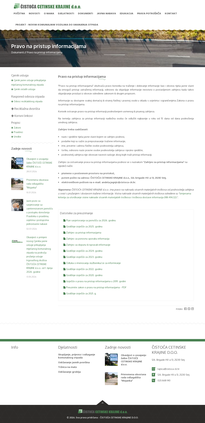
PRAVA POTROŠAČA (149, 13)
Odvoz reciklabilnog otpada (27, 101)
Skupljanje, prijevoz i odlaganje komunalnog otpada (76, 356)
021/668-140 (164, 380)
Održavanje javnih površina (74, 362)
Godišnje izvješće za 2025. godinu (84, 226)
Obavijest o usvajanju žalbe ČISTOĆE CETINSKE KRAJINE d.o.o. (39, 163)
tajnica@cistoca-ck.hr (169, 369)
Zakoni (17, 127)
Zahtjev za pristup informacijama (83, 232)
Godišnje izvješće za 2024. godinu (84, 250)
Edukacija (126, 13)
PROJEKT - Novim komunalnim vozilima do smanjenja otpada (57, 24)
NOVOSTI (34, 13)
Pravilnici (18, 132)
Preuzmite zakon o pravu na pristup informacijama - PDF (96, 287)
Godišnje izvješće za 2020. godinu (84, 275)
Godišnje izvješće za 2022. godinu (84, 269)
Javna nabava (106, 13)
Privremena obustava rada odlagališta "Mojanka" (37, 183)
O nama (49, 13)
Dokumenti (85, 13)
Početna (19, 13)
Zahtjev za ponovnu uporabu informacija (87, 238)
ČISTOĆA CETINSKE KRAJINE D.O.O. (119, 417)
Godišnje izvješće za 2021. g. (81, 293)
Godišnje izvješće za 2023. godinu (84, 256)
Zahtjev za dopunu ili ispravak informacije (88, 244)
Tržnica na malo (67, 367)
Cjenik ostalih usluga (24, 89)
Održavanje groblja (69, 371)
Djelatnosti (66, 13)
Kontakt (171, 13)
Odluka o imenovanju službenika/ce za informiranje (93, 263)
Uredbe (17, 136)
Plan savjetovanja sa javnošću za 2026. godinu (91, 220)
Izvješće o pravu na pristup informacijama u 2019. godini (96, 281)
